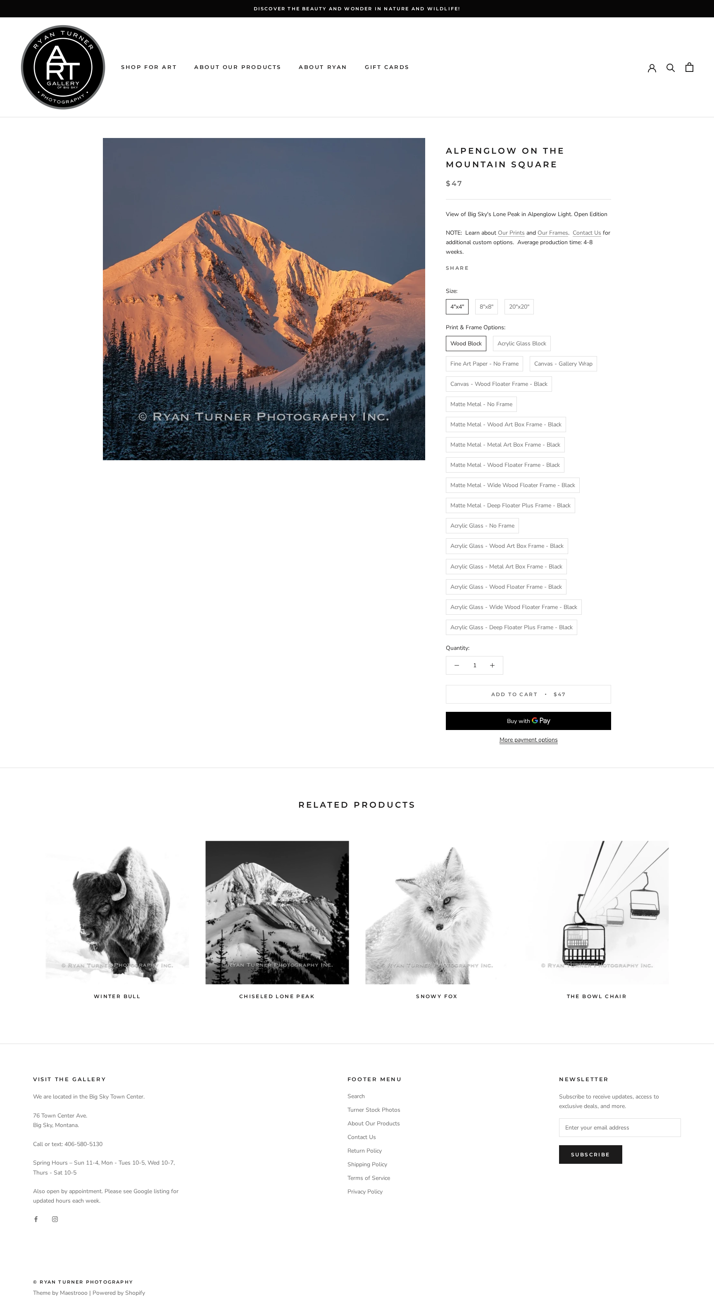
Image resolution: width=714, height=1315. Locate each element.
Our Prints (511, 233)
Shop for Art (149, 67)
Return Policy (364, 1151)
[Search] (670, 67)
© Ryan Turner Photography (83, 1282)
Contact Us (587, 233)
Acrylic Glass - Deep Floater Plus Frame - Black (511, 627)
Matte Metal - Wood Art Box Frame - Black (506, 424)
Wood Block (466, 343)
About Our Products (237, 67)
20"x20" (519, 307)
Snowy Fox (437, 996)
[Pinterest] (498, 266)
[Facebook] (476, 266)
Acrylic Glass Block (521, 343)
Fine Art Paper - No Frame (484, 364)
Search (356, 1096)
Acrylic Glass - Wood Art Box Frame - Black (507, 546)
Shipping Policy (367, 1164)
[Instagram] (55, 1218)
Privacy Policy (365, 1192)
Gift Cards (387, 67)
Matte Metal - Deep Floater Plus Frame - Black (510, 505)
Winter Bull (117, 996)
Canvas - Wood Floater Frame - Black (498, 384)
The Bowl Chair (597, 996)
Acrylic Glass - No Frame (482, 526)
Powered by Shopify (119, 1293)
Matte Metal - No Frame (481, 404)
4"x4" (457, 307)
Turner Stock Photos (373, 1110)
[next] (688, 916)
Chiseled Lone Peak (277, 996)
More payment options (529, 740)
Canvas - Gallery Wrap (563, 364)
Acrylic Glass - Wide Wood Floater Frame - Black (513, 607)
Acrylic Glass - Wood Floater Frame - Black (506, 587)
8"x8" (486, 307)
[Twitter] (487, 266)
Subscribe (590, 1154)
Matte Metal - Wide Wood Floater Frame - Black (512, 485)
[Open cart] (689, 67)
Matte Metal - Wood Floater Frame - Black (505, 465)
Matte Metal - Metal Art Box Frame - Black (505, 445)
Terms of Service (368, 1178)
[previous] (26, 916)
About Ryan (323, 67)
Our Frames (553, 233)
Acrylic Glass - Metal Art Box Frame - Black (506, 567)
